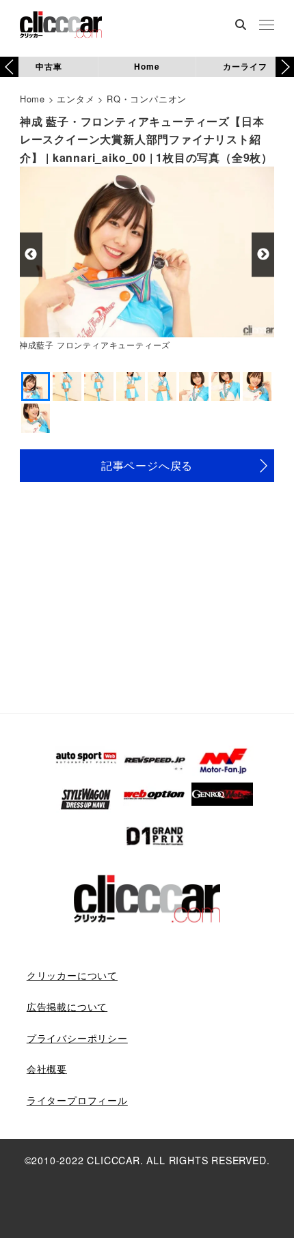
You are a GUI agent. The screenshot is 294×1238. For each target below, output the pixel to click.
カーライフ (245, 66)
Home (146, 66)
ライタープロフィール (77, 1100)
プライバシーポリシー (77, 1038)
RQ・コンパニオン (147, 98)
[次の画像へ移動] (263, 254)
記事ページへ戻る (147, 465)
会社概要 (47, 1068)
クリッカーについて (72, 975)
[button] (285, 67)
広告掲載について (67, 1006)
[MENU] (266, 26)
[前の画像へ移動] (31, 254)
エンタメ (75, 98)
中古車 (49, 66)
